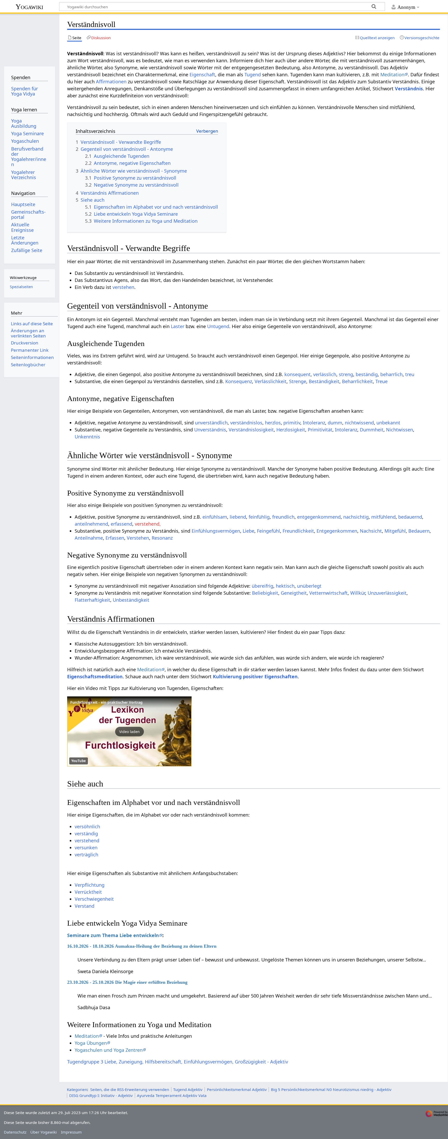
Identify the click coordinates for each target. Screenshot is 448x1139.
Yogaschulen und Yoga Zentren (109, 1050)
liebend (238, 517)
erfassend (121, 524)
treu (409, 374)
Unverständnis (210, 429)
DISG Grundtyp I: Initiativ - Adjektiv (101, 1095)
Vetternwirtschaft (328, 593)
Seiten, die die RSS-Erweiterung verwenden (129, 1089)
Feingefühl (268, 531)
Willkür (357, 593)
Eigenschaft (202, 74)
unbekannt (388, 422)
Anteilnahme (89, 538)
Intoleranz (314, 422)
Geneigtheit (294, 593)
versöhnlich (87, 826)
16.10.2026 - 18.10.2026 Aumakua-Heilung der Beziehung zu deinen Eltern (141, 946)
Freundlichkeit (298, 531)
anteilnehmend (91, 524)
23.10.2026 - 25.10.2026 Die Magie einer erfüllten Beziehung (127, 982)
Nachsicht (371, 531)
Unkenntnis (87, 436)
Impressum (71, 1132)
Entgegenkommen (337, 531)
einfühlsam (214, 517)
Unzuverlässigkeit (387, 593)
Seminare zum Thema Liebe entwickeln (113, 935)
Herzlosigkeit (290, 429)
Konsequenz (238, 381)
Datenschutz (15, 1132)
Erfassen (115, 538)
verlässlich (324, 374)
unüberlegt (309, 586)
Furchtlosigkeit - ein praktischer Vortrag (106, 702)
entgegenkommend (319, 517)
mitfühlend (383, 517)
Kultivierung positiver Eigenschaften (255, 676)
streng (346, 374)
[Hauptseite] (29, 38)
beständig (367, 374)
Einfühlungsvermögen (216, 531)
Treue (381, 381)
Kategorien (77, 1089)
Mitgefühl (395, 531)
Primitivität (320, 429)
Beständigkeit (324, 381)
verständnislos (246, 422)
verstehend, (148, 524)
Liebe (248, 531)
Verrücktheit (88, 892)
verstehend (87, 840)
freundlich (283, 517)
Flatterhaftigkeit (92, 600)
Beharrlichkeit (357, 381)
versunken (86, 847)
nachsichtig (356, 517)
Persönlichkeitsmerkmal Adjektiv (237, 1089)
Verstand (84, 906)
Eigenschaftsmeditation (95, 676)
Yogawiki (29, 7)
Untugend (218, 326)
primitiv (291, 422)
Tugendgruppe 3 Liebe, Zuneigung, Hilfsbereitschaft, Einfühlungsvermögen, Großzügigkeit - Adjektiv (177, 1062)
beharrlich (391, 374)
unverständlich (211, 422)
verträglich (86, 854)
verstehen (123, 287)
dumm (335, 422)
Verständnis (409, 88)
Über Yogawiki (43, 1132)
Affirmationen (111, 81)
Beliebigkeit (265, 593)
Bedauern (419, 531)
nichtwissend (359, 422)
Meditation (392, 74)
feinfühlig (259, 517)
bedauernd (410, 517)
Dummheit (371, 429)
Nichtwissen (399, 429)
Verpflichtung (89, 885)
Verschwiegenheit (94, 899)
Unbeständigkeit (131, 600)
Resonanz (162, 538)
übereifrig (262, 586)
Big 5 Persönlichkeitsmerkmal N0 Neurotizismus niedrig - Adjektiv (331, 1089)
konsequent (297, 374)
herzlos (273, 422)
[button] (129, 731)
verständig (86, 833)
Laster (177, 326)
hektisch (285, 586)
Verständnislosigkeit (251, 429)
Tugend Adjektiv (187, 1089)
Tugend (252, 74)
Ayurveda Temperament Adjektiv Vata (172, 1095)
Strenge (297, 381)
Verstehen (138, 538)
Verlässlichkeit (270, 381)
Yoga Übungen (91, 1043)
